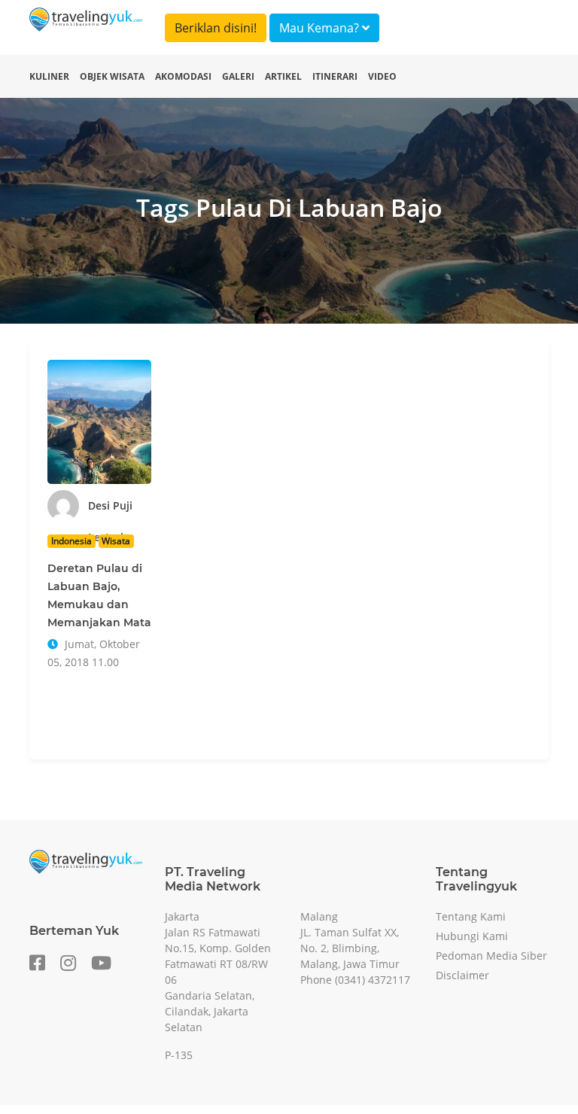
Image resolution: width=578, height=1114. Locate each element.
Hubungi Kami (472, 936)
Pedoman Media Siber (491, 955)
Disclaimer (462, 975)
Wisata (116, 540)
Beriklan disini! (216, 28)
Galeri (238, 76)
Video (382, 76)
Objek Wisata (112, 76)
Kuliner (49, 76)
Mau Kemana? (320, 28)
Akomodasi (183, 76)
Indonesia (71, 540)
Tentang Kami (471, 916)
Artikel (283, 76)
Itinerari (334, 76)
